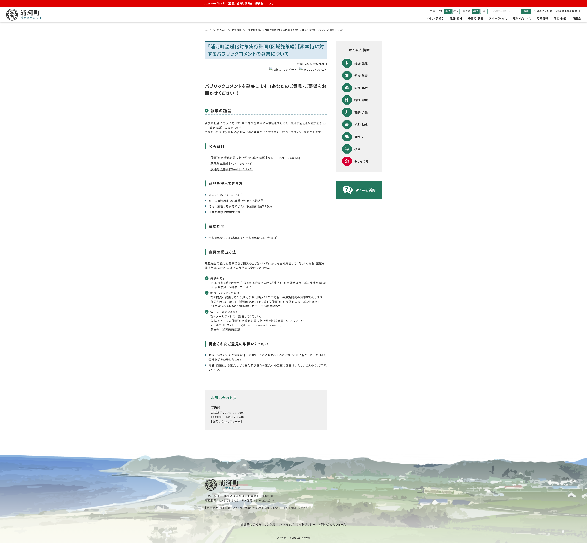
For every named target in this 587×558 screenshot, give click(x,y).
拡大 (456, 11)
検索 (526, 11)
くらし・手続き (435, 18)
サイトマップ (286, 524)
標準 (447, 11)
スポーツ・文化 (498, 18)
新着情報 (237, 30)
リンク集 (269, 524)
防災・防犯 (560, 18)
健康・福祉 (456, 18)
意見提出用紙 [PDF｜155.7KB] (231, 163)
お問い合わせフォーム (332, 524)
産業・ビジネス (522, 18)
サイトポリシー (306, 524)
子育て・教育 (476, 18)
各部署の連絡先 (251, 524)
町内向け (222, 30)
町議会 (576, 18)
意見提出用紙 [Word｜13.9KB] (231, 169)
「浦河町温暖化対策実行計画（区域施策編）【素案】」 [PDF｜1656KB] (255, 158)
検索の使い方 (544, 11)
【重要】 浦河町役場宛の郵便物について (250, 3)
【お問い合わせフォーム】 (226, 421)
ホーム (208, 30)
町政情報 (542, 18)
